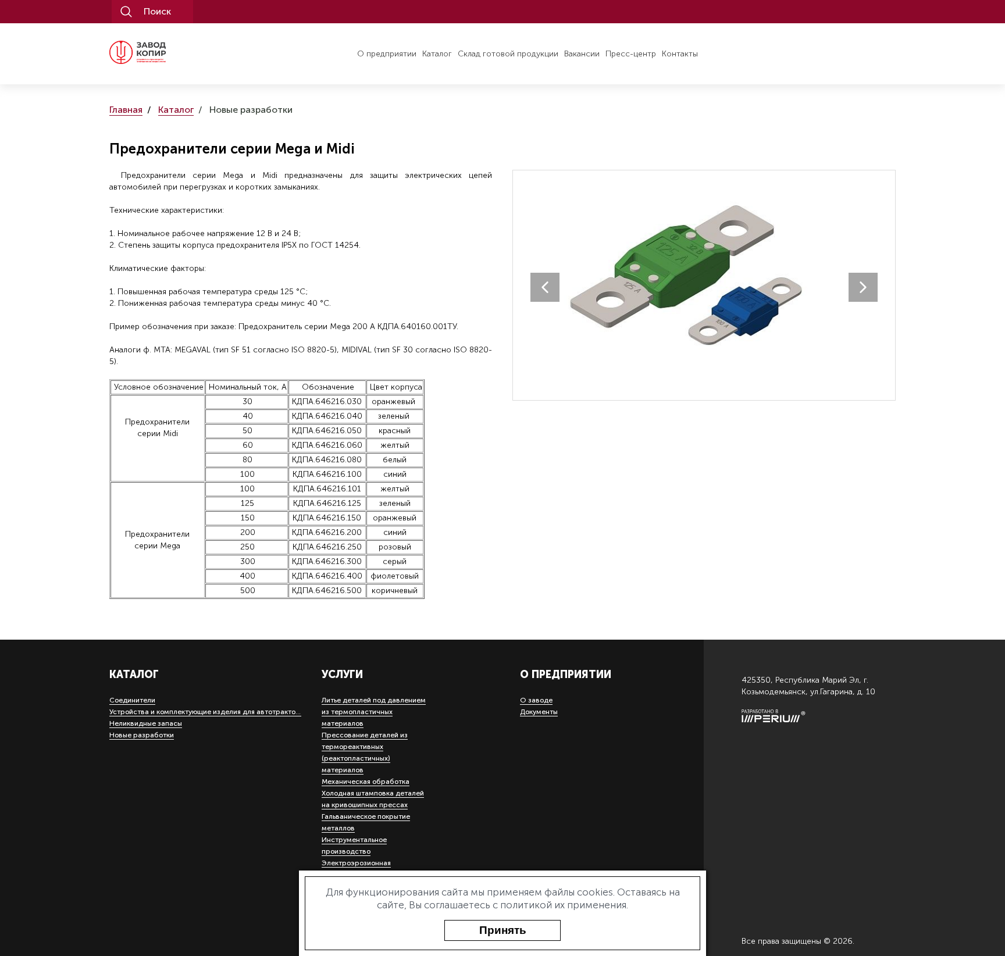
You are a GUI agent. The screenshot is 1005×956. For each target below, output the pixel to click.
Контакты (680, 54)
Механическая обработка (365, 781)
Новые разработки (141, 735)
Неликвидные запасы (145, 723)
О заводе (536, 700)
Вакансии (582, 54)
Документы (539, 712)
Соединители (132, 700)
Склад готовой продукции (508, 54)
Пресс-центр (630, 54)
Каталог (437, 54)
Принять (502, 930)
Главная (125, 110)
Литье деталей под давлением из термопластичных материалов (374, 711)
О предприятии (386, 54)
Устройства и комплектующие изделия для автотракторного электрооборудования (251, 712)
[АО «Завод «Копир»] (160, 52)
